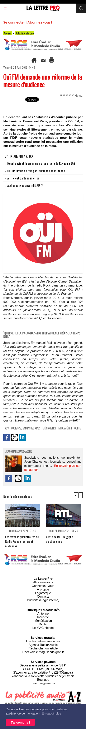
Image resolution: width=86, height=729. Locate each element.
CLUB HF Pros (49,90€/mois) (43, 669)
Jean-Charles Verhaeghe (18, 451)
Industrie (43, 617)
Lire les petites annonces (43, 641)
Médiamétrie (65, 428)
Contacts (43, 596)
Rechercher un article (43, 648)
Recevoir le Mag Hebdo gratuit (43, 652)
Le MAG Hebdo (43, 628)
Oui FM (77, 428)
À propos (43, 589)
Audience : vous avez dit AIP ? (25, 185)
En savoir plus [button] (51, 713)
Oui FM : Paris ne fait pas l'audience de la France (36, 170)
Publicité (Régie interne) (43, 600)
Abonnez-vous (43, 582)
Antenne (43, 613)
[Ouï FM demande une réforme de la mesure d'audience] (43, 195)
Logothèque (43, 593)
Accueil (7, 33)
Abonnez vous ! (40, 22)
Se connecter (14, 22)
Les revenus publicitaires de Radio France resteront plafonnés (22, 539)
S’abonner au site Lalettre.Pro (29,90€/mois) (43, 672)
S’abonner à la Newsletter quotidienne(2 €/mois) (43, 676)
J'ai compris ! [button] (20, 722)
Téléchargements (43, 683)
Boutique (43, 679)
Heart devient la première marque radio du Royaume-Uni (41, 163)
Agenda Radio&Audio (43, 645)
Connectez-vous (43, 586)
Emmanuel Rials (31, 428)
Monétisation (43, 620)
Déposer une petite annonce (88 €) (43, 665)
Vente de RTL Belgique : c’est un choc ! (60, 539)
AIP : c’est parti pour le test (23, 178)
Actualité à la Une (25, 33)
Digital (43, 624)
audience (16, 428)
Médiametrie (49, 428)
